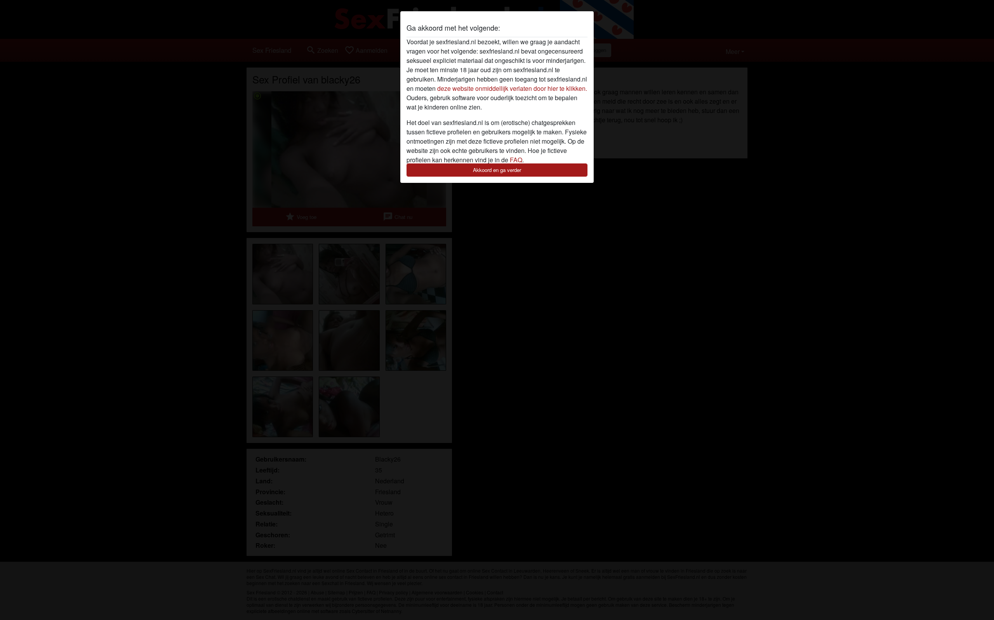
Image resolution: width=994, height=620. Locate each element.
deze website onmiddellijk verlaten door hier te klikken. (512, 88)
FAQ (516, 159)
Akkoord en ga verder (497, 170)
